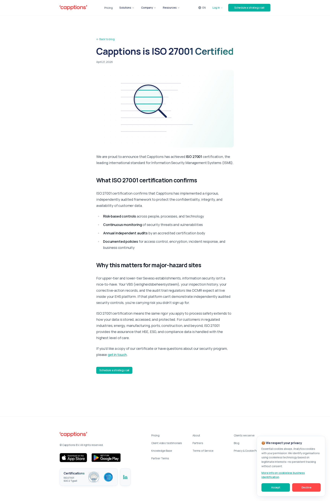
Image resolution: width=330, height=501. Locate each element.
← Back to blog (105, 39)
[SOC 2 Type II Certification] (108, 477)
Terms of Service (202, 450)
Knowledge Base (161, 450)
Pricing (108, 8)
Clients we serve (244, 435)
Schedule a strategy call (249, 7)
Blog (236, 443)
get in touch (117, 354)
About (196, 435)
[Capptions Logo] (101, 434)
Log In (216, 7)
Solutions (125, 7)
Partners (197, 443)
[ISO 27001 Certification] (93, 477)
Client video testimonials (166, 443)
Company (147, 7)
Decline (306, 487)
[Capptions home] (73, 7)
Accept (275, 487)
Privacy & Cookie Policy (247, 450)
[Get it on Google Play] (106, 457)
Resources (170, 7)
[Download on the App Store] (73, 457)
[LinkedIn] (125, 477)
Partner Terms (160, 458)
